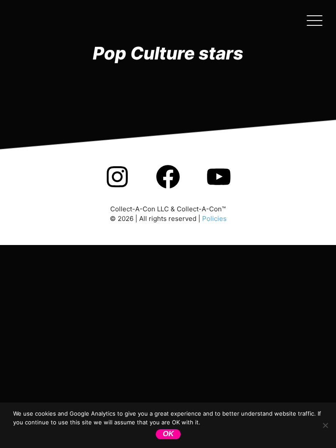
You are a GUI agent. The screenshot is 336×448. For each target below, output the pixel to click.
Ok (168, 434)
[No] (325, 425)
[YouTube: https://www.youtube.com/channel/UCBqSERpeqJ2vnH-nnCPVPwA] (219, 188)
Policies (214, 218)
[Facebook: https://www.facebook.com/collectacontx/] (168, 188)
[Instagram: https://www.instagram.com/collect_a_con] (117, 188)
